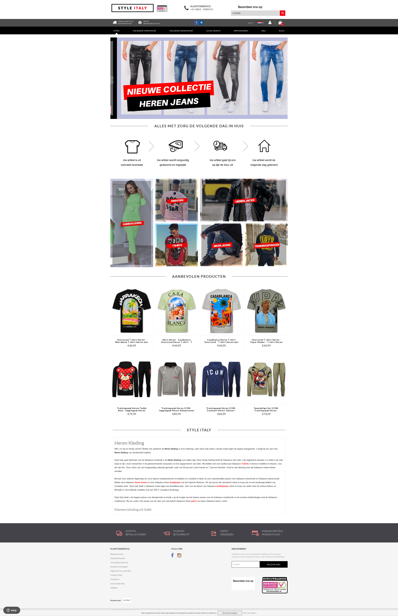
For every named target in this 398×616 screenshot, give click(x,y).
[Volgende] (286, 80)
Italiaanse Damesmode (181, 31)
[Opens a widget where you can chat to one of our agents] (11, 610)
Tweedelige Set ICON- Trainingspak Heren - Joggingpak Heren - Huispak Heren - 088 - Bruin (266, 409)
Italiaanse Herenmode (144, 31)
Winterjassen (241, 31)
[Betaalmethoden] (127, 600)
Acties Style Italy (117, 583)
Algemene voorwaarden (120, 571)
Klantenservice (116, 554)
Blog (282, 31)
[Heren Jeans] (199, 78)
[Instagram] (179, 556)
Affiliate (113, 588)
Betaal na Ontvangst (119, 566)
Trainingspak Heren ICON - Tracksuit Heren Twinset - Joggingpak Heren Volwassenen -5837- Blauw (221, 409)
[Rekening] (270, 23)
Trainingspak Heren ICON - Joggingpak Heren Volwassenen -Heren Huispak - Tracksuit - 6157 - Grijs (176, 409)
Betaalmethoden (117, 558)
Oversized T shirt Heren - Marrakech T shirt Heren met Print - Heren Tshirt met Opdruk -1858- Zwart (131, 341)
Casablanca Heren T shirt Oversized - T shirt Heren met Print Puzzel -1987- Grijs (221, 341)
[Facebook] (172, 556)
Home (116, 31)
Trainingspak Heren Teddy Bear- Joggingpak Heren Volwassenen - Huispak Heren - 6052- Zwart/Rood (131, 409)
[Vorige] (112, 80)
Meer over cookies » (250, 613)
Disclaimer (114, 579)
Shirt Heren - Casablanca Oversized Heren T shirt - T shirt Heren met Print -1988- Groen (176, 341)
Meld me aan (273, 564)
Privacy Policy (116, 575)
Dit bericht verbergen (229, 613)
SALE (263, 31)
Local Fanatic (213, 31)
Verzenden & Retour (119, 562)
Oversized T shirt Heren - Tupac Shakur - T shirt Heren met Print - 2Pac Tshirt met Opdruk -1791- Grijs (266, 341)
